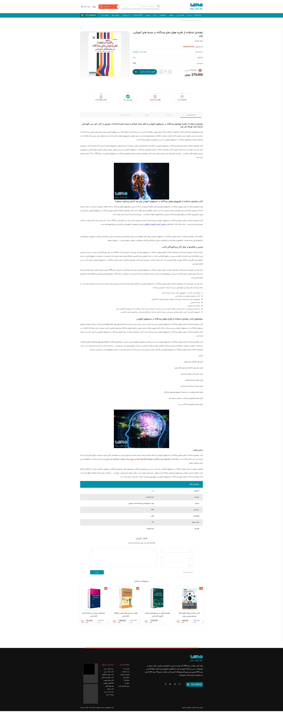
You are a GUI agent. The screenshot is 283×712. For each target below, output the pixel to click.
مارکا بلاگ (126, 680)
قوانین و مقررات (155, 100)
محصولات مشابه (124, 115)
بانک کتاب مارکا (198, 20)
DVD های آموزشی (108, 683)
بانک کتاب (197, 15)
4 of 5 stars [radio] (186, 572)
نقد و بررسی (191, 115)
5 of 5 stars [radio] (184, 572)
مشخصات (168, 115)
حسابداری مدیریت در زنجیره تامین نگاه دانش (93, 614)
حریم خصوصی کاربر (124, 686)
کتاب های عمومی (108, 680)
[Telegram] (175, 684)
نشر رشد (172, 154)
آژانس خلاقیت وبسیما (188, 707)
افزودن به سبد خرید (147, 71)
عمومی (147, 15)
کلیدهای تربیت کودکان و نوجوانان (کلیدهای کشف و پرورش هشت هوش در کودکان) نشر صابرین (137, 459)
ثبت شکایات (125, 672)
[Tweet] (93, 28)
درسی (189, 15)
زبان (154, 15)
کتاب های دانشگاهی (108, 675)
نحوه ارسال (115, 15)
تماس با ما (104, 15)
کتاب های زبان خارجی (107, 677)
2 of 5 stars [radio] (190, 572)
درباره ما (127, 683)
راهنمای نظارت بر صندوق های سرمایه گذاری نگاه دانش (157, 614)
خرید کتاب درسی (109, 669)
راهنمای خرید (182, 100)
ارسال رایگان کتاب (101, 100)
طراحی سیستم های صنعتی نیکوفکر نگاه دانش (125, 614)
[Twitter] (170, 684)
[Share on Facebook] (85, 28)
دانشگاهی (163, 15)
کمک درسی (180, 15)
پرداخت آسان (110, 695)
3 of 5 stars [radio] (188, 572)
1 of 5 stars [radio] (192, 572)
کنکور (171, 15)
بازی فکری (125, 15)
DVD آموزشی (137, 15)
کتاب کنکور (110, 689)
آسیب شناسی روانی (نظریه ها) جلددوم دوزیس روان (189, 614)
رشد (152, 491)
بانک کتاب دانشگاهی (186, 20)
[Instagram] (179, 684)
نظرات (147, 115)
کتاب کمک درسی (109, 672)
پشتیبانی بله (128, 100)
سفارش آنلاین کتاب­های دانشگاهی (155, 224)
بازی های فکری (109, 686)
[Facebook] (165, 684)
